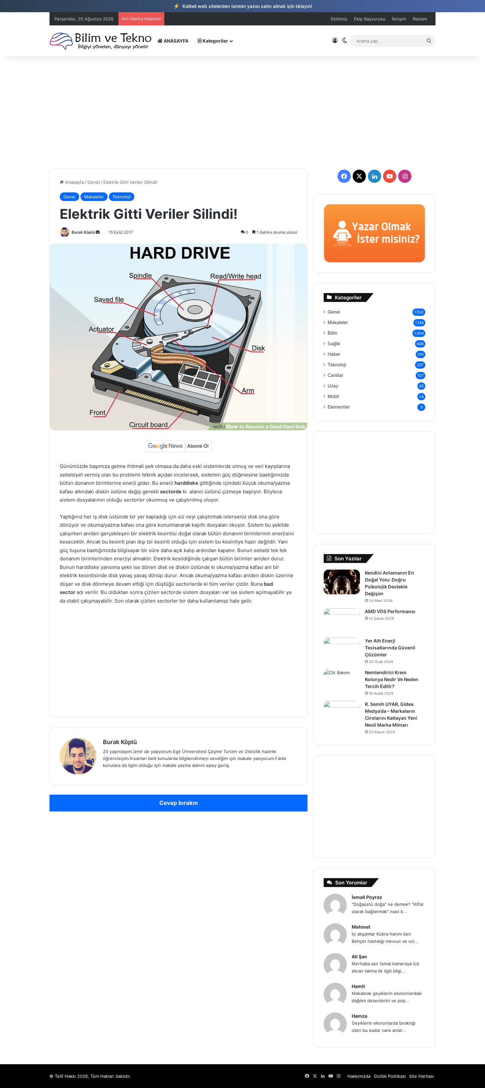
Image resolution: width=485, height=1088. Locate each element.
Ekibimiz (339, 18)
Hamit (358, 986)
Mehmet (361, 927)
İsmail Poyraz (367, 897)
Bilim (333, 333)
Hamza (359, 1016)
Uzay (333, 385)
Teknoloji (122, 196)
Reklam (420, 18)
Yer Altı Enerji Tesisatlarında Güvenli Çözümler (390, 647)
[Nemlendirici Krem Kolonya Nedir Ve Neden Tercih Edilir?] (342, 681)
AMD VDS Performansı (390, 611)
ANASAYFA (175, 41)
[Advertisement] (242, 112)
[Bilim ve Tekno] (101, 41)
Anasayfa (74, 182)
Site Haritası (421, 1076)
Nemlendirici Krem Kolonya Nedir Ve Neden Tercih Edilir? (391, 679)
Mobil (333, 396)
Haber (334, 354)
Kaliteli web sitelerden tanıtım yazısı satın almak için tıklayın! (242, 6)
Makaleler (94, 196)
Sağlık (334, 343)
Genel (93, 182)
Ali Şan (359, 956)
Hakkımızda (359, 1076)
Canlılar (335, 375)
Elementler (339, 407)
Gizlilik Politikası (390, 1076)
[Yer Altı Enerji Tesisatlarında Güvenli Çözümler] (342, 650)
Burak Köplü (83, 232)
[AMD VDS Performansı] (342, 620)
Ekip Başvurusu (369, 18)
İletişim (399, 18)
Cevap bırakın (178, 803)
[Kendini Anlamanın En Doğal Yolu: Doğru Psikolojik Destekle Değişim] (342, 582)
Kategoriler (215, 41)
